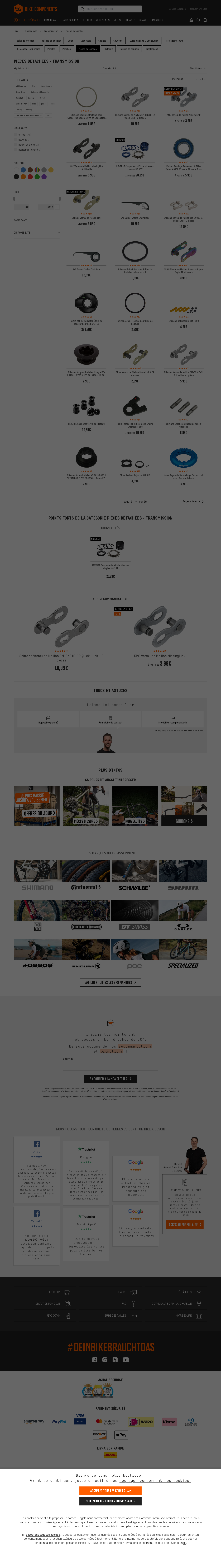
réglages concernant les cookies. (155, 1480)
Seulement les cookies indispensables (110, 1501)
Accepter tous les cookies (107, 1490)
